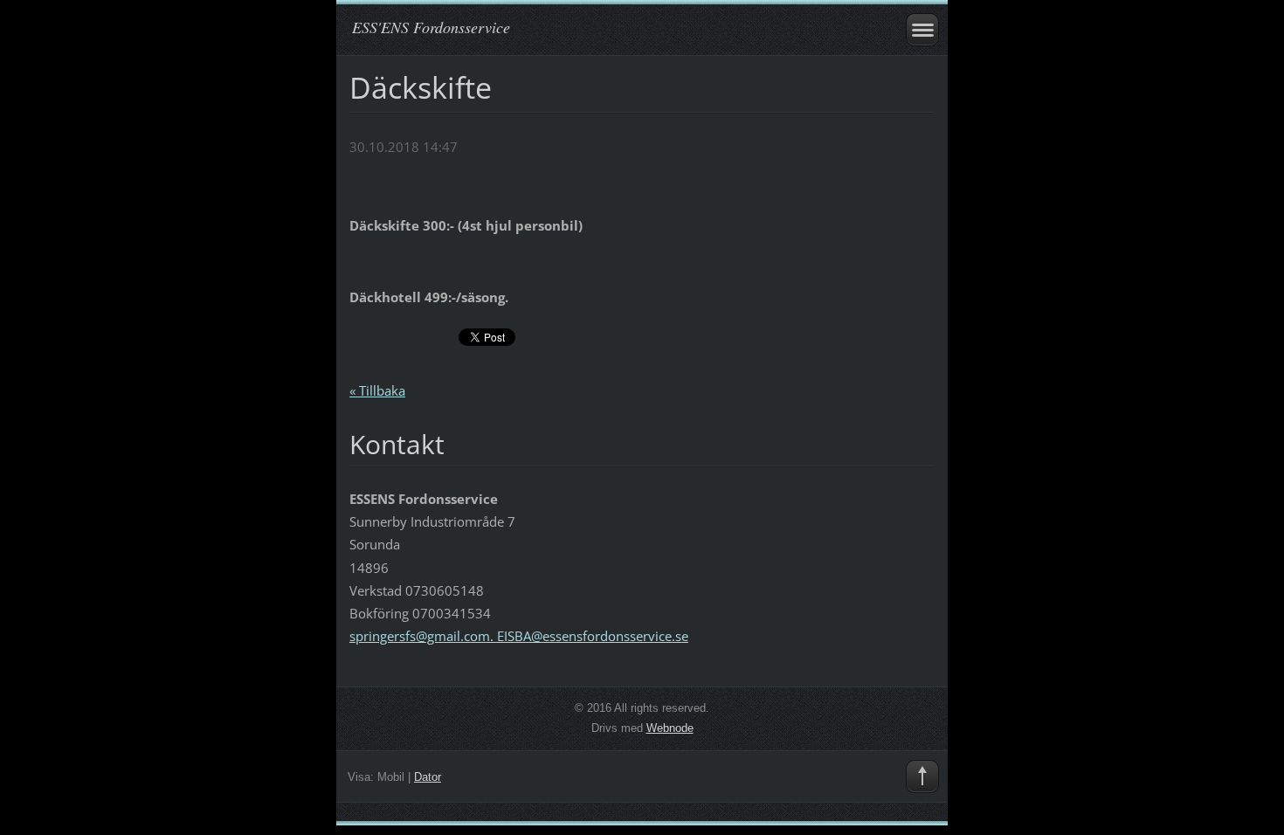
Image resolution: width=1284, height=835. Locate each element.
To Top (922, 776)
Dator (427, 776)
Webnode (670, 728)
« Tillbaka (377, 390)
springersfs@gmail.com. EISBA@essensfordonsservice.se (518, 636)
